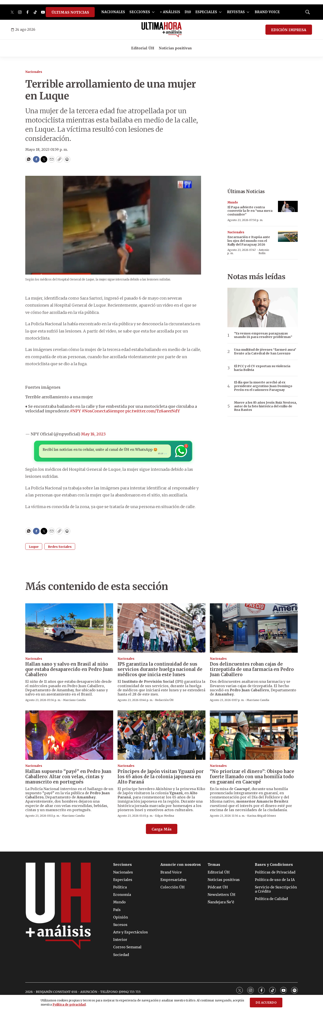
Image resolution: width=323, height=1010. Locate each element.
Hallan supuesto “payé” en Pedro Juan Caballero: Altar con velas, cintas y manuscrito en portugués (68, 777)
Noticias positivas (175, 48)
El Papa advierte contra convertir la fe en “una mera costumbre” (249, 211)
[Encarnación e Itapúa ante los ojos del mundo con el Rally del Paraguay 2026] (288, 236)
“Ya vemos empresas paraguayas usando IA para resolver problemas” (263, 335)
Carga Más (162, 829)
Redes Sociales (60, 547)
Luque (34, 547)
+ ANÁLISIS (170, 12)
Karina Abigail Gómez (261, 815)
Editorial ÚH (142, 48)
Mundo (232, 202)
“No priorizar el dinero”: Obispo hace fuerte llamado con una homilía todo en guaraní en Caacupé (252, 777)
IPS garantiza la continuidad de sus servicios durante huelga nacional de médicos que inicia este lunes (160, 669)
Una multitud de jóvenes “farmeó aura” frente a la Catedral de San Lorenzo (265, 351)
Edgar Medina (164, 815)
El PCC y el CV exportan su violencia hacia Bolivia (262, 368)
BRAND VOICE (267, 12)
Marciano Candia (74, 700)
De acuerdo (266, 1003)
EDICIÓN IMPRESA (288, 30)
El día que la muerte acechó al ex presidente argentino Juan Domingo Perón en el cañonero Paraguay (263, 386)
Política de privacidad (69, 1004)
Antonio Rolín (264, 251)
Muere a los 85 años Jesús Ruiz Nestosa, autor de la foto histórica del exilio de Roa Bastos (265, 406)
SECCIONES (139, 12)
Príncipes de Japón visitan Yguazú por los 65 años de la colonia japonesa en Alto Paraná (161, 777)
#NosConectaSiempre (103, 410)
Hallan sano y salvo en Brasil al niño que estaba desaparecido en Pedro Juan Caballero (69, 669)
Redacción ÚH (164, 700)
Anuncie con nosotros (180, 865)
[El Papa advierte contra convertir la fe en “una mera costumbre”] (288, 206)
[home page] (162, 29)
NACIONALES (113, 12)
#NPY (75, 410)
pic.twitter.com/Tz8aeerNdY (152, 410)
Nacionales (33, 72)
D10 (188, 12)
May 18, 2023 (93, 434)
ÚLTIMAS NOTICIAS (70, 12)
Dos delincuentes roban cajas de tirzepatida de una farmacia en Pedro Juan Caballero (252, 669)
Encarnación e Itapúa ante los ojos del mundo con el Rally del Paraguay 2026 (248, 240)
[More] (153, 12)
